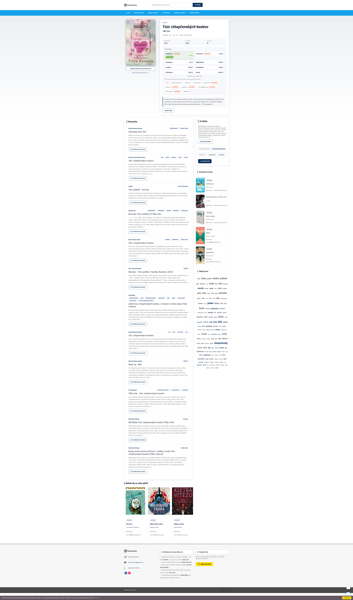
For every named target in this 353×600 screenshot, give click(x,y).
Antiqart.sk (188, 87)
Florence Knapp (210, 236)
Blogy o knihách (153, 13)
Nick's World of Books (135, 268)
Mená (208, 233)
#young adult (212, 154)
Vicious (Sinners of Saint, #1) (216, 197)
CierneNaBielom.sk (206, 87)
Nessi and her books (134, 239)
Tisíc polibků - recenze (139, 189)
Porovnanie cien (139, 13)
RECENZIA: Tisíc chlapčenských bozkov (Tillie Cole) (151, 422)
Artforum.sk (188, 82)
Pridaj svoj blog (194, 13)
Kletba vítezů (179, 524)
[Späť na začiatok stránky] (348, 587)
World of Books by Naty (135, 128)
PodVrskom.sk (173, 91)
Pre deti (165, 22)
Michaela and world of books (137, 157)
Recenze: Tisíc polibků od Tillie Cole (145, 214)
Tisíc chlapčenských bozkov (141, 160)
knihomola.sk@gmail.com (135, 562)
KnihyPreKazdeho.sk (177, 82)
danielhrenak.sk (224, 590)
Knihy (128, 13)
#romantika (221, 154)
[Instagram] (129, 573)
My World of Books (134, 419)
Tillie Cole (166, 31)
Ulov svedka (210, 216)
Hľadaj (198, 5)
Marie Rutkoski (178, 527)
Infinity (131, 186)
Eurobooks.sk (197, 82)
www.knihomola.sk (133, 557)
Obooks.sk (172, 87)
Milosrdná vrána (156, 524)
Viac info (96, 598)
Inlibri (167, 82)
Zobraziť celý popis (205, 141)
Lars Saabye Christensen (132, 527)
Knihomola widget (179, 13)
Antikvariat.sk (210, 82)
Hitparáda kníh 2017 (137, 132)
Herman (129, 524)
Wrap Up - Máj (135, 364)
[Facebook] (125, 573)
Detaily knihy (168, 110)
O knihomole (166, 13)
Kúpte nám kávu (206, 564)
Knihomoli (210, 184)
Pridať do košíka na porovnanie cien (140, 68)
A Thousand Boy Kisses (218, 149)
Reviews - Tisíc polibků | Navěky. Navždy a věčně (151, 272)
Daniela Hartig (210, 219)
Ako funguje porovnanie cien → (140, 72)
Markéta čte (132, 210)
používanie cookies (133, 568)
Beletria (209, 180)
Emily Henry (209, 187)
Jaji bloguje (132, 295)
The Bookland (133, 390)
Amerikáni (210, 252)
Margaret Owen (154, 527)
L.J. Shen (208, 201)
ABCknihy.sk (187, 91)
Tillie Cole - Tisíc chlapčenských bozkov (146, 393)
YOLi (170, 35)
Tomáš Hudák (210, 256)
